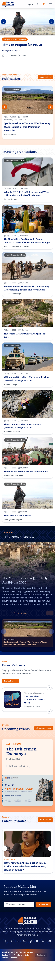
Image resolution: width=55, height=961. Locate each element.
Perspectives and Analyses (15, 39)
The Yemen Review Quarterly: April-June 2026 (25, 580)
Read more (41, 955)
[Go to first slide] (49, 711)
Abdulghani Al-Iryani (10, 50)
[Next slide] (51, 21)
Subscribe (43, 904)
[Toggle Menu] (50, 4)
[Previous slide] (3, 21)
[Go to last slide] (4, 848)
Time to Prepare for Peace (22, 45)
